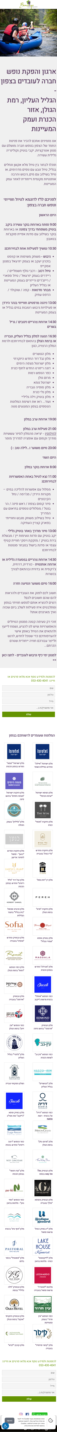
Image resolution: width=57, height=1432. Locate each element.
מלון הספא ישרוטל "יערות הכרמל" (44, 794)
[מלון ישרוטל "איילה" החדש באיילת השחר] (42, 751)
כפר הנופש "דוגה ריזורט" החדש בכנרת (15, 1143)
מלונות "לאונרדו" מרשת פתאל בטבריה (43, 1288)
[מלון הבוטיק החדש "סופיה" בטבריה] (14, 926)
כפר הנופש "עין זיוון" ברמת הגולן (16, 1027)
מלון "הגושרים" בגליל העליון (46, 1085)
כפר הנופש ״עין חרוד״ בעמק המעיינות (45, 1319)
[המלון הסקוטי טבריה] (14, 1071)
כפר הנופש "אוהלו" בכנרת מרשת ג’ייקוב (44, 998)
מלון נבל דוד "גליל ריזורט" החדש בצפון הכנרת (15, 883)
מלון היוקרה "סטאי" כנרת (44, 823)
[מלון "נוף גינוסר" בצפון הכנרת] (14, 1159)
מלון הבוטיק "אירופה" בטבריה (16, 998)
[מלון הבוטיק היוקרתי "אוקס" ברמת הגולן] (14, 1304)
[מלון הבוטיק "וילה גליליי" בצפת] (14, 1275)
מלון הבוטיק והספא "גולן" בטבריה (44, 1201)
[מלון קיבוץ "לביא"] (14, 1333)
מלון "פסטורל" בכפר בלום (15, 1259)
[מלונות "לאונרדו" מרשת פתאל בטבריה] (42, 1275)
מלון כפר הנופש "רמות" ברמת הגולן (16, 969)
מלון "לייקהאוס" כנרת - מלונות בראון (44, 1259)
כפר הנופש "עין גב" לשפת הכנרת (44, 1056)
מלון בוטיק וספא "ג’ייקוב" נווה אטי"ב (15, 1114)
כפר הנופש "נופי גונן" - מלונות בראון (15, 1201)
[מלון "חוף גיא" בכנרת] (14, 1217)
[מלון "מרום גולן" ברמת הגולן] (42, 1129)
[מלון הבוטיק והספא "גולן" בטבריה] (42, 1188)
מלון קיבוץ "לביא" (16, 1345)
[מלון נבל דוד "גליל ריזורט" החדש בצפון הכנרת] (14, 868)
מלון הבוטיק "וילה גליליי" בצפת (16, 1288)
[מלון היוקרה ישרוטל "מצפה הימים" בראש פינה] (14, 781)
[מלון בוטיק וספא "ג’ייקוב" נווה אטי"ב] (14, 1100)
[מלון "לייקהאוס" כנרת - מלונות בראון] (42, 1246)
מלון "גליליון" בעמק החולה (15, 823)
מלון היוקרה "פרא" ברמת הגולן (44, 910)
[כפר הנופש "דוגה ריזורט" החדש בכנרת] (14, 1129)
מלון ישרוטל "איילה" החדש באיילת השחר (43, 765)
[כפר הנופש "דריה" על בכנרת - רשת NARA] (42, 1100)
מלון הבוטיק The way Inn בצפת (45, 1172)
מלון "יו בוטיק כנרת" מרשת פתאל (44, 1230)
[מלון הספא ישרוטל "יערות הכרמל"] (43, 781)
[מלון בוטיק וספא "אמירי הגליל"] (43, 926)
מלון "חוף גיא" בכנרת (14, 1229)
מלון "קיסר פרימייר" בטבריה (44, 1347)
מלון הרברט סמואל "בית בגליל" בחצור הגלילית (15, 912)
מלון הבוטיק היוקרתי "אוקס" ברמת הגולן (15, 1317)
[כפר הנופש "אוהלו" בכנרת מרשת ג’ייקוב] (42, 984)
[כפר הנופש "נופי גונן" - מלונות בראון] (14, 1188)
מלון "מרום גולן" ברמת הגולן (45, 1143)
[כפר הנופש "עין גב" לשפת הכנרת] (43, 1042)
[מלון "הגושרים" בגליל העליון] (43, 1071)
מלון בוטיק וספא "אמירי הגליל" (45, 939)
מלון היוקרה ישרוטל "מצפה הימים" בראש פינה (15, 796)
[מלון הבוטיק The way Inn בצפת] (43, 1159)
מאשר (9, 1420)
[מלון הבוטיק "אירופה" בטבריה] (14, 984)
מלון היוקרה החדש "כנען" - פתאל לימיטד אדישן (15, 854)
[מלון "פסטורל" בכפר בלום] (14, 1246)
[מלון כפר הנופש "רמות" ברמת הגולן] (14, 955)
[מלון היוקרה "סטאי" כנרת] (42, 810)
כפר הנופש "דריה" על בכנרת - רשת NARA (44, 1116)
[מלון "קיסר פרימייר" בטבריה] (43, 1333)
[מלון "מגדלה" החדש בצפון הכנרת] (43, 955)
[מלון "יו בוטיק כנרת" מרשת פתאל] (42, 1217)
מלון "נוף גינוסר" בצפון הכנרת (16, 1172)
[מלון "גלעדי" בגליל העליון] (14, 1042)
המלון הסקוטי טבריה (15, 1083)
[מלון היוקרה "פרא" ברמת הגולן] (43, 897)
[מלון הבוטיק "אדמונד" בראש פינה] (42, 1013)
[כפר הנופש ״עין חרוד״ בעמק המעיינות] (43, 1304)
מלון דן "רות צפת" (45, 880)
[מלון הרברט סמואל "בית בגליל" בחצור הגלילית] (14, 897)
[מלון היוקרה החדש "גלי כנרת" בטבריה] (42, 839)
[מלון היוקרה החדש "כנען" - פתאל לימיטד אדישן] (14, 839)
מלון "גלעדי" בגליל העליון (15, 1056)
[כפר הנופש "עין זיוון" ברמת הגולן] (14, 1013)
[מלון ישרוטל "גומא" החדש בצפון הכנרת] (14, 751)
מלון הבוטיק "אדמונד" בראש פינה (43, 1027)
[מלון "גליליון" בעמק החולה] (14, 810)
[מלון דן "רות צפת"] (43, 868)
